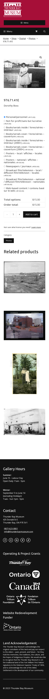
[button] (40, 57)
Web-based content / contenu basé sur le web (24, 189)
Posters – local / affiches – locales (23, 154)
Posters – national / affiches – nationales (21, 161)
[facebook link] (5, 540)
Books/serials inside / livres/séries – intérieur (24, 128)
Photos (9, 240)
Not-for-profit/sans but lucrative (23, 122)
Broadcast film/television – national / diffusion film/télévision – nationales (24, 182)
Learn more (36, 227)
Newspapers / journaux (22, 166)
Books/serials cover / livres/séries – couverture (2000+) (24, 148)
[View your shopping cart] (36, 31)
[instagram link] (11, 540)
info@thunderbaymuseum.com (18, 531)
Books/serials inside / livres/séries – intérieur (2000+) (24, 141)
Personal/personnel (20, 116)
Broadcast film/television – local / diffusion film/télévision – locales (23, 173)
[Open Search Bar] (44, 31)
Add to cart (32, 214)
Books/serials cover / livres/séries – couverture (24, 135)
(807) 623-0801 (11, 528)
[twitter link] (22, 540)
